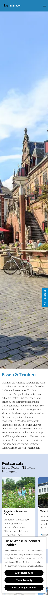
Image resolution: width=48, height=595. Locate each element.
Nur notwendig (24, 580)
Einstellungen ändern (24, 587)
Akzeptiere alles (24, 572)
